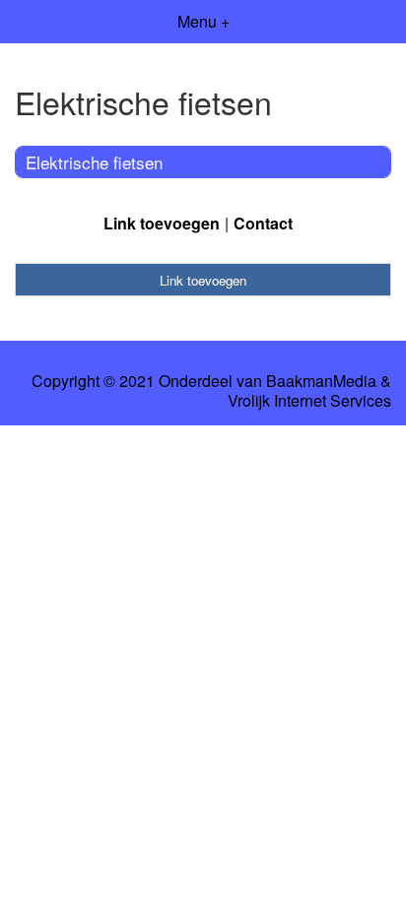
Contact (263, 223)
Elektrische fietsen (94, 162)
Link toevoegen (161, 223)
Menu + (203, 21)
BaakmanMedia (321, 381)
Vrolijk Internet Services (309, 401)
